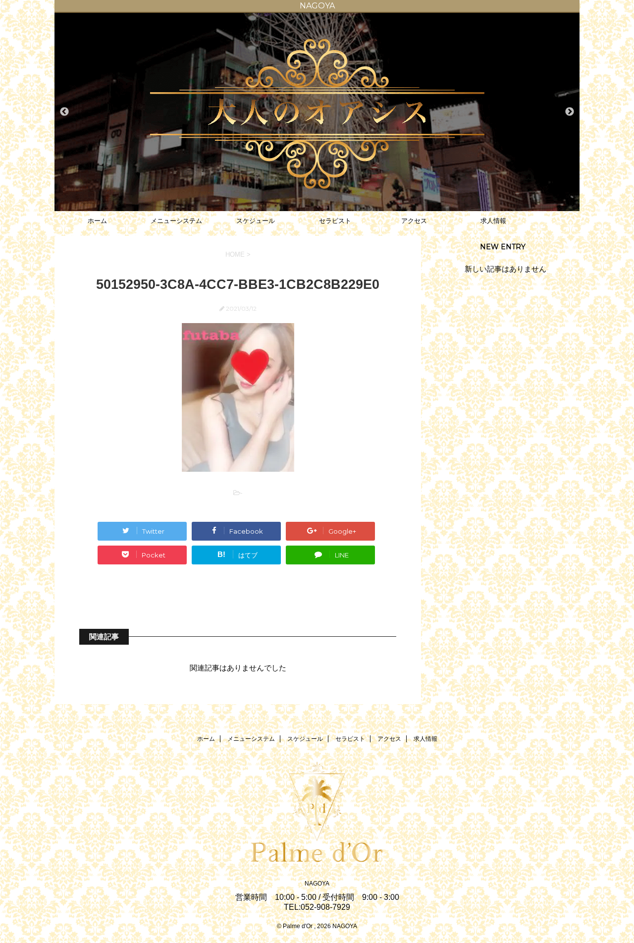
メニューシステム (176, 220)
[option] (317, 112)
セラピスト (335, 220)
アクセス (414, 220)
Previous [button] (64, 112)
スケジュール (255, 220)
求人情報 (493, 220)
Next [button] (570, 112)
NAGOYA (317, 883)
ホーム (97, 220)
